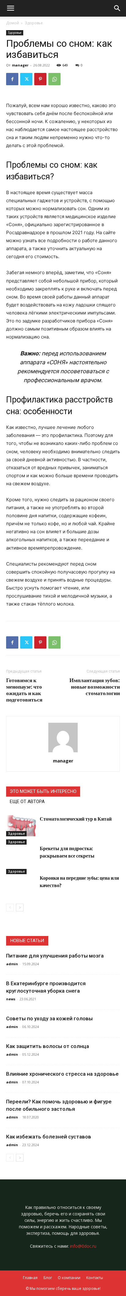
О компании (69, 1277)
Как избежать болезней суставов (48, 1137)
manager (20, 65)
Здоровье (34, 23)
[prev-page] (10, 907)
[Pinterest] (40, 79)
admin (12, 964)
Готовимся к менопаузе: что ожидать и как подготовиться (24, 690)
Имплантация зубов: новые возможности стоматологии (94, 686)
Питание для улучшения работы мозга (55, 956)
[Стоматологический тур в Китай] (21, 825)
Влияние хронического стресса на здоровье (62, 1074)
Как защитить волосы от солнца (47, 1046)
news (10, 999)
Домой (12, 23)
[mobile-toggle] (10, 8)
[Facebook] (12, 79)
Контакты (94, 1277)
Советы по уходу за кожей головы (49, 1018)
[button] (117, 8)
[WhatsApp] (54, 79)
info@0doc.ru (83, 1246)
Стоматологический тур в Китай (76, 819)
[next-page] (20, 907)
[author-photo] (63, 752)
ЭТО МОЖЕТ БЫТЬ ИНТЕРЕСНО (43, 791)
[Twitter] (26, 79)
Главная (30, 1277)
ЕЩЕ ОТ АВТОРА (27, 801)
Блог (47, 1277)
